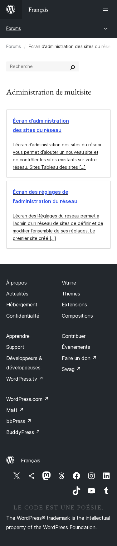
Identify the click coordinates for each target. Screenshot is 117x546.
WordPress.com (27, 399)
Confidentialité (22, 316)
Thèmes (71, 293)
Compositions (77, 316)
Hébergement (21, 304)
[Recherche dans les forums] (73, 66)
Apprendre (18, 336)
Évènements (76, 347)
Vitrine (69, 283)
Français (30, 460)
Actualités (17, 293)
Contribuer (73, 336)
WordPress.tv (24, 379)
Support (15, 347)
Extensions (74, 304)
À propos (16, 283)
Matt (15, 410)
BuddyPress (23, 432)
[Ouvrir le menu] (107, 9)
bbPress (19, 421)
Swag (71, 369)
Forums (13, 28)
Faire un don (79, 358)
